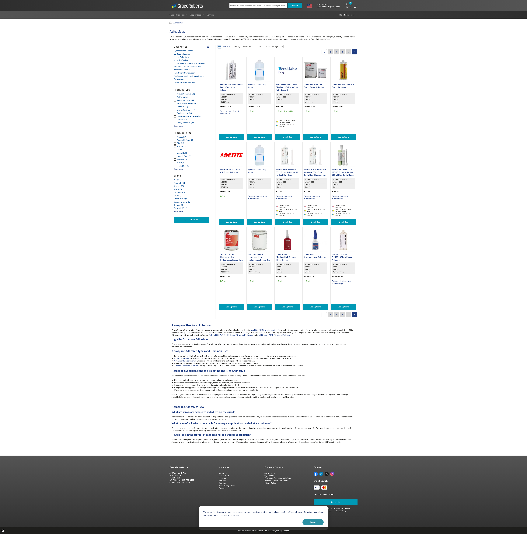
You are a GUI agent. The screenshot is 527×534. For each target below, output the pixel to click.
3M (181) (177, 180)
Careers (222, 483)
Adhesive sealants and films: (186, 366)
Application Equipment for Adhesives (189, 76)
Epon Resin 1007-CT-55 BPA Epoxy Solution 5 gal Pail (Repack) (287, 87)
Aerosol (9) (181, 137)
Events (222, 488)
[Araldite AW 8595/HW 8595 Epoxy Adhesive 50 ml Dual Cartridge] (287, 155)
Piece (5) (180, 162)
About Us (223, 473)
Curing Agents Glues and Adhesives (189, 63)
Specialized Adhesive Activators (187, 66)
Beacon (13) (179, 186)
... (348, 52)
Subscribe (335, 502)
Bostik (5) (178, 189)
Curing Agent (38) (184, 113)
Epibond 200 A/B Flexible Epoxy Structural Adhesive (231, 87)
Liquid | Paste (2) (183, 156)
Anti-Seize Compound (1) (187, 103)
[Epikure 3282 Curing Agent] (259, 70)
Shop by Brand (196, 15)
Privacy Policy (270, 483)
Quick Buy (287, 137)
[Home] (171, 22)
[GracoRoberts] (186, 5)
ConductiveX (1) (180, 198)
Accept (313, 522)
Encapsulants (179, 79)
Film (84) (180, 143)
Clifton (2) (178, 195)
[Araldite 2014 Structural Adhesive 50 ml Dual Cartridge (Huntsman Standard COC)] (315, 155)
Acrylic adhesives (181, 358)
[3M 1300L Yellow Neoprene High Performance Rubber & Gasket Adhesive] (259, 240)
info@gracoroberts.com (179, 482)
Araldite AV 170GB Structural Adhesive (274, 335)
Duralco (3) (178, 205)
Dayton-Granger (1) (182, 202)
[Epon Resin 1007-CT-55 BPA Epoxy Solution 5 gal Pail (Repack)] (287, 70)
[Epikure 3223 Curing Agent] (259, 155)
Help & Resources (347, 15)
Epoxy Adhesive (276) (185, 123)
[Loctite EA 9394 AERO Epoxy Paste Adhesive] (315, 70)
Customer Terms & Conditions (277, 478)
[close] (2, 530)
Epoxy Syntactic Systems (184, 82)
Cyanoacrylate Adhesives (184, 51)
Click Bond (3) (179, 192)
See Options (231, 137)
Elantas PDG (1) (180, 208)
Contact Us (224, 475)
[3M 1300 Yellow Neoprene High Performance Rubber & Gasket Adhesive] (231, 240)
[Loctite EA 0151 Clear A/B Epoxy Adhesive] (231, 155)
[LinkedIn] (321, 474)
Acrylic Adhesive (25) (185, 94)
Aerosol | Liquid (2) (184, 140)
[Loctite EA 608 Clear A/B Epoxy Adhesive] (343, 70)
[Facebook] (316, 474)
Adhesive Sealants (182, 60)
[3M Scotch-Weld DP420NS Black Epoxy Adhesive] (343, 240)
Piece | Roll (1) (182, 166)
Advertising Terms (227, 485)
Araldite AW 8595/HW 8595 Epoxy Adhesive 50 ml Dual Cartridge (287, 172)
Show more (178, 126)
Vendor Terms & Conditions (276, 480)
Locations (223, 478)
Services (210, 15)
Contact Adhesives (182, 54)
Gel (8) (179, 149)
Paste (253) (181, 159)
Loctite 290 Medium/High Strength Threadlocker (286, 257)
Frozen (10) (181, 146)
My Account (269, 473)
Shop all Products (177, 15)
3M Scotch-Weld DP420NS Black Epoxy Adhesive (342, 257)
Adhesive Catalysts (182, 69)
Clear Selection (191, 219)
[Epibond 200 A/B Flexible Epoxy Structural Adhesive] (231, 70)
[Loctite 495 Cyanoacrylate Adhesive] (315, 240)
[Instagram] (332, 474)
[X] (327, 474)
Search (295, 5)
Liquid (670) (181, 153)
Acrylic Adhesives (181, 57)
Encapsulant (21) (183, 119)
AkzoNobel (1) (180, 183)
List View (226, 46)
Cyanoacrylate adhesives (185, 361)
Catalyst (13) (182, 106)
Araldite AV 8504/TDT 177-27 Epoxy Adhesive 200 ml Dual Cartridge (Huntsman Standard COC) (342, 175)
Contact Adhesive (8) (185, 110)
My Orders (269, 475)
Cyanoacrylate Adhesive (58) (188, 116)
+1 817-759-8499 (186, 480)
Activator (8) (182, 97)
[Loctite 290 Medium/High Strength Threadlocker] (287, 240)
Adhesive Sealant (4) (185, 100)
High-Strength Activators (185, 73)
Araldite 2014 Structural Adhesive (266, 330)
